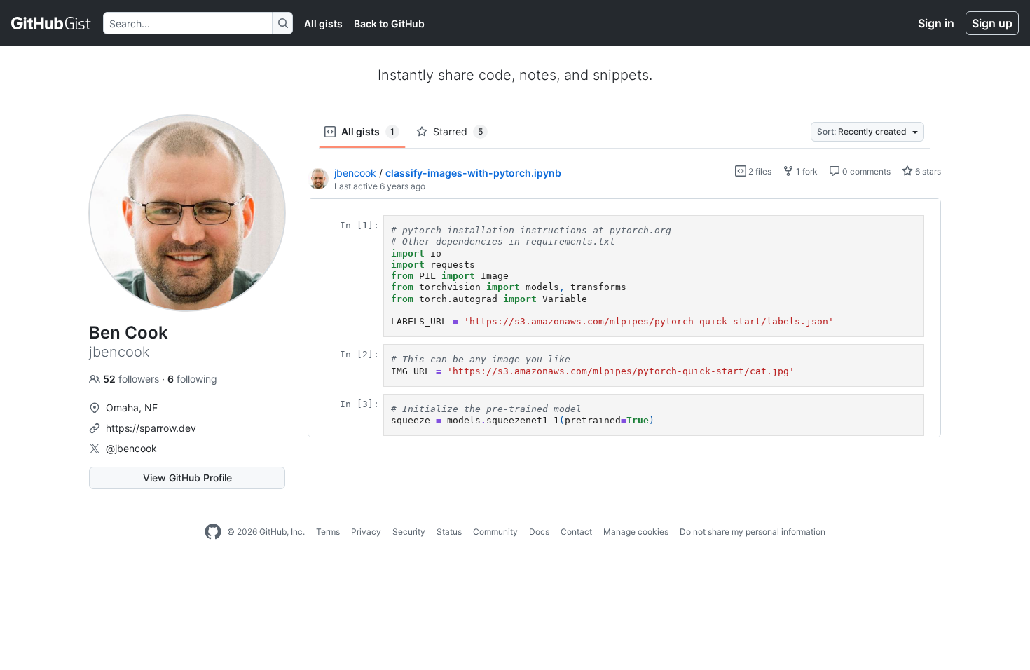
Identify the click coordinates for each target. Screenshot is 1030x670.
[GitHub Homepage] (213, 532)
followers (132, 379)
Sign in (936, 23)
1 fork (806, 171)
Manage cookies (635, 531)
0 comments (865, 171)
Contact (576, 531)
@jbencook (131, 448)
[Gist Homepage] (51, 23)
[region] (624, 318)
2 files (758, 171)
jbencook (355, 173)
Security (408, 531)
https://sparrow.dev (151, 428)
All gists (323, 23)
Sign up (992, 23)
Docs (539, 531)
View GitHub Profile (187, 478)
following (192, 379)
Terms (328, 531)
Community (495, 531)
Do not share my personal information (752, 531)
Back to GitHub (389, 23)
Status (449, 531)
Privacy (366, 531)
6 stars (927, 171)
